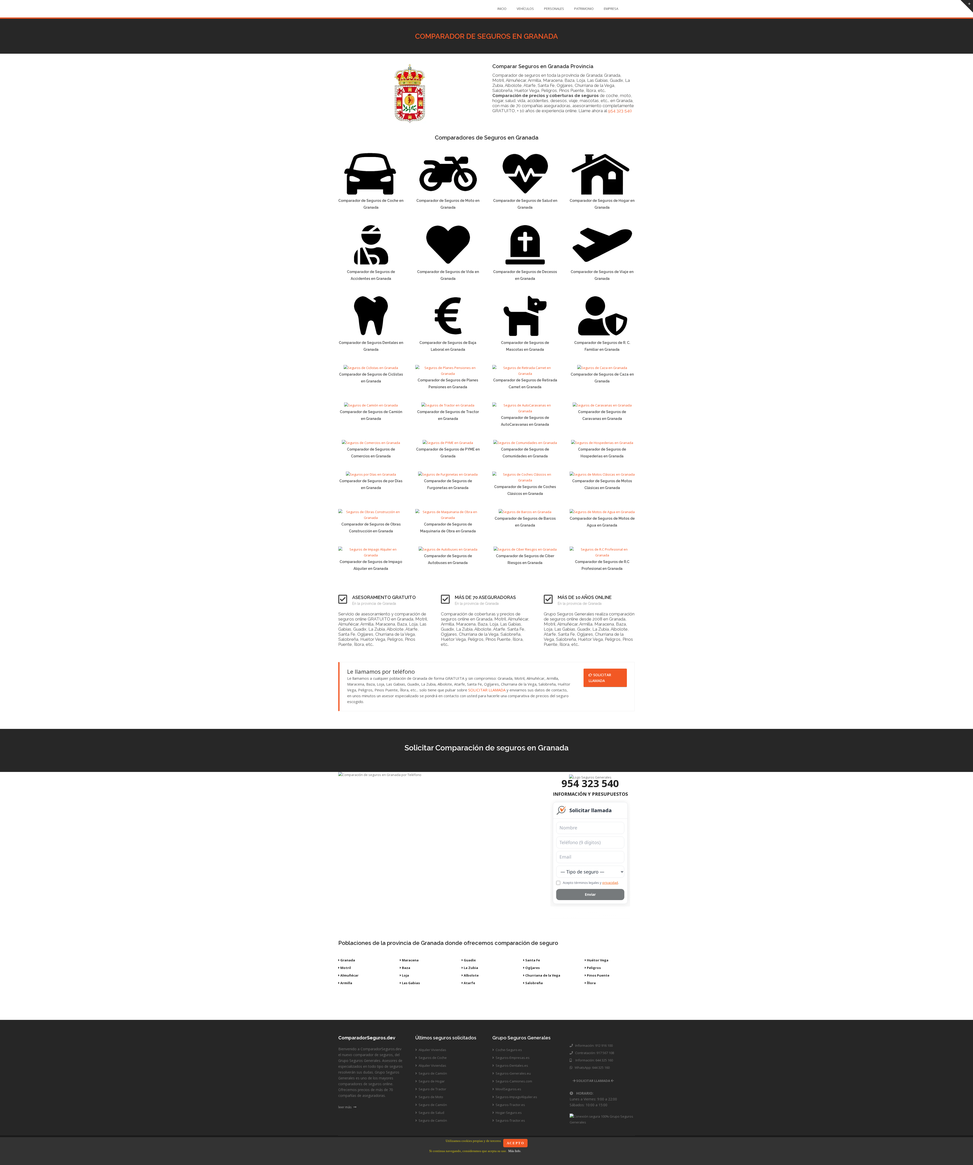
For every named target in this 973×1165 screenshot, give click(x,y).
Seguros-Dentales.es (511, 1065)
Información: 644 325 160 (592, 1060)
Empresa (611, 8)
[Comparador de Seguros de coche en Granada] (370, 194)
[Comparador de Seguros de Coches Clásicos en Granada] (524, 480)
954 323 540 (620, 110)
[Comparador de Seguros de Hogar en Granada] (602, 194)
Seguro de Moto (430, 1097)
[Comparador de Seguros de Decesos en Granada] (524, 265)
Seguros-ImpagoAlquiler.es (516, 1097)
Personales (554, 8)
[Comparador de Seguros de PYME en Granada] (448, 442)
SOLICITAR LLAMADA (487, 689)
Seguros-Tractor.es (510, 1104)
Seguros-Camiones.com (513, 1081)
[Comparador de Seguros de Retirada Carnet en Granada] (524, 373)
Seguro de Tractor (432, 1089)
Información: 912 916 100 (593, 1045)
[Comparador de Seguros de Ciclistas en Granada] (371, 367)
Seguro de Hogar (431, 1081)
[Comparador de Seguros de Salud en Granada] (524, 194)
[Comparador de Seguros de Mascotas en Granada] (524, 336)
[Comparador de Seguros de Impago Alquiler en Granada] (370, 555)
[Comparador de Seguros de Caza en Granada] (602, 367)
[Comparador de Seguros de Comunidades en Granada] (525, 442)
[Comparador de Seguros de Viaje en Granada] (602, 265)
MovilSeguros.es (508, 1089)
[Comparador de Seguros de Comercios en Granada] (371, 442)
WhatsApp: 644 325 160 (591, 1067)
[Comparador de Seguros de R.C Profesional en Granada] (602, 555)
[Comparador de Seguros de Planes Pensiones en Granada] (447, 373)
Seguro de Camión (432, 1073)
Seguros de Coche (432, 1057)
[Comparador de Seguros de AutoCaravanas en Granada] (524, 411)
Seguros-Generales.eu (513, 1073)
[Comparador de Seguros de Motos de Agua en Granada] (602, 512)
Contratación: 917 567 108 (594, 1053)
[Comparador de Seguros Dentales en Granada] (370, 336)
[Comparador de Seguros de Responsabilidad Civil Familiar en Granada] (602, 336)
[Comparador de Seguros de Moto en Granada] (447, 194)
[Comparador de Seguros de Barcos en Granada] (525, 512)
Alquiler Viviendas (432, 1049)
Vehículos (525, 8)
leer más (345, 1107)
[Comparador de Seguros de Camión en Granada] (371, 405)
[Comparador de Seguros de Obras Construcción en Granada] (370, 517)
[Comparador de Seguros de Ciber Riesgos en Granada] (525, 549)
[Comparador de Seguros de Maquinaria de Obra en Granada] (447, 517)
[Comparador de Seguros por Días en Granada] (371, 474)
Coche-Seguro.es (508, 1049)
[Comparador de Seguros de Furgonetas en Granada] (448, 474)
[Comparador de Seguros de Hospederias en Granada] (602, 442)
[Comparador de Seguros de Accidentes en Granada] (370, 265)
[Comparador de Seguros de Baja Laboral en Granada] (447, 336)
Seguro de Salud (431, 1112)
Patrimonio (584, 8)
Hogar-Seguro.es (508, 1112)
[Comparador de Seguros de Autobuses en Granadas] (448, 549)
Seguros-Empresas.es (512, 1057)
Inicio (502, 8)
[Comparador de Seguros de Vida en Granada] (447, 265)
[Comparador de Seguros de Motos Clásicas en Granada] (602, 474)
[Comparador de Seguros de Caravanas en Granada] (602, 405)
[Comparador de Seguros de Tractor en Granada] (447, 405)
